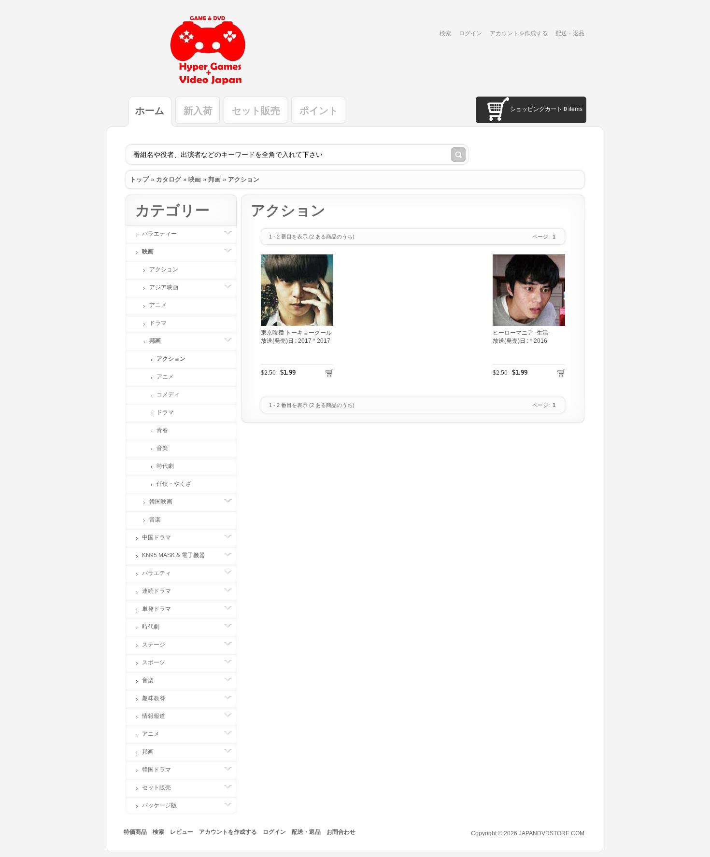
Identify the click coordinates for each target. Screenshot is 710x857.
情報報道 (153, 716)
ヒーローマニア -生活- (521, 332)
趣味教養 (153, 698)
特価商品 (135, 832)
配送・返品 (569, 33)
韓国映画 (160, 501)
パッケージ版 (159, 805)
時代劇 (165, 466)
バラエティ (156, 573)
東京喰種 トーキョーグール (296, 332)
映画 (194, 179)
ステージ (153, 644)
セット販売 (156, 787)
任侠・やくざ (173, 483)
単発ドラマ (156, 608)
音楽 (162, 448)
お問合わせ (341, 832)
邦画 (214, 179)
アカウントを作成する (519, 33)
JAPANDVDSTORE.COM (551, 833)
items (573, 109)
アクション (243, 179)
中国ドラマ (156, 537)
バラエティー (159, 233)
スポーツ (153, 662)
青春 (162, 430)
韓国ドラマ (156, 769)
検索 (445, 33)
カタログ (168, 179)
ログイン (470, 33)
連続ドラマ (156, 591)
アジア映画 (163, 287)
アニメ (158, 305)
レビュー (181, 832)
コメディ (168, 394)
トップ (139, 179)
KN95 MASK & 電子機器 (173, 555)
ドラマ (158, 323)
